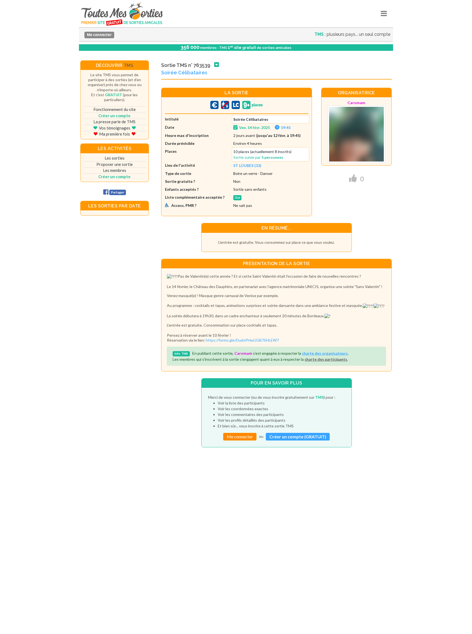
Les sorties (115, 157)
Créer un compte (114, 115)
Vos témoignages (114, 127)
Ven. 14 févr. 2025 (254, 127)
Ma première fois (115, 133)
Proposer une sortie (114, 164)
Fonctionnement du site (114, 109)
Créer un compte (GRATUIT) (297, 436)
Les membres (114, 170)
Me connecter (99, 34)
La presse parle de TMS (114, 121)
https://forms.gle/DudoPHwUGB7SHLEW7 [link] (242, 340)
